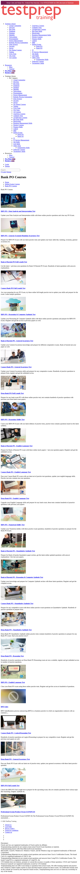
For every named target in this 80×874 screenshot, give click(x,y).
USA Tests (12, 54)
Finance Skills (36, 39)
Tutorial (11, 69)
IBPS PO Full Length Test (10, 785)
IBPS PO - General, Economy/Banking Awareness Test (20, 236)
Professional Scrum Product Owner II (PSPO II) (18, 812)
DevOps (12, 27)
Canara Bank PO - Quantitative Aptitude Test (17, 603)
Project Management (16, 41)
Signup (7, 166)
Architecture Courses (39, 29)
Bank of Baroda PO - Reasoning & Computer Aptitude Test (22, 577)
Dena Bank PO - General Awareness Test (15, 759)
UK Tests (12, 56)
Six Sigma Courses (15, 50)
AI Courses (13, 57)
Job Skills (35, 54)
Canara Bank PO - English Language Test (16, 472)
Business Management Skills (41, 35)
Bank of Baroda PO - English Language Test (16, 446)
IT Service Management (40, 52)
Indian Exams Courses (12, 184)
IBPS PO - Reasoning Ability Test (12, 419)
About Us (8, 825)
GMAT (34, 41)
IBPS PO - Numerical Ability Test (12, 525)
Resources (8, 65)
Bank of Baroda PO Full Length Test (14, 262)
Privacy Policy (10, 828)
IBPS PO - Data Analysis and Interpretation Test (18, 211)
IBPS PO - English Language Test (13, 682)
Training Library (10, 24)
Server (11, 48)
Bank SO (39, 48)
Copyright (8, 827)
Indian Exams (36, 44)
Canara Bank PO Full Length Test (13, 288)
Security (12, 46)
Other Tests (36, 57)
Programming (13, 39)
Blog (10, 67)
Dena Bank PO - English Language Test (15, 498)
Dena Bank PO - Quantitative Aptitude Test (16, 630)
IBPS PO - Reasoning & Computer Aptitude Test (18, 314)
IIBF (33, 42)
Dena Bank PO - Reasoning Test (12, 656)
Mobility (12, 35)
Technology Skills (38, 63)
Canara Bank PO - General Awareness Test (16, 367)
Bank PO (39, 46)
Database (12, 31)
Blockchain (36, 33)
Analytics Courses (38, 26)
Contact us (8, 832)
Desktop (12, 33)
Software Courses (38, 61)
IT (33, 50)
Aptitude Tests (37, 27)
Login (7, 164)
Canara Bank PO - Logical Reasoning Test (16, 733)
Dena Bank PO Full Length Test (12, 393)
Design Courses (37, 37)
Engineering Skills (42, 59)
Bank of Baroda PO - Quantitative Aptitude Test (18, 551)
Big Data (12, 29)
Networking (13, 37)
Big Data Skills (37, 31)
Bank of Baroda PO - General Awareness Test (17, 341)
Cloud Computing (15, 26)
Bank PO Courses (11, 186)
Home (7, 182)
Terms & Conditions (11, 830)
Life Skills (35, 56)
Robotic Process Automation (18, 42)
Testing (11, 52)
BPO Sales (4, 707)
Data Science (13, 44)
